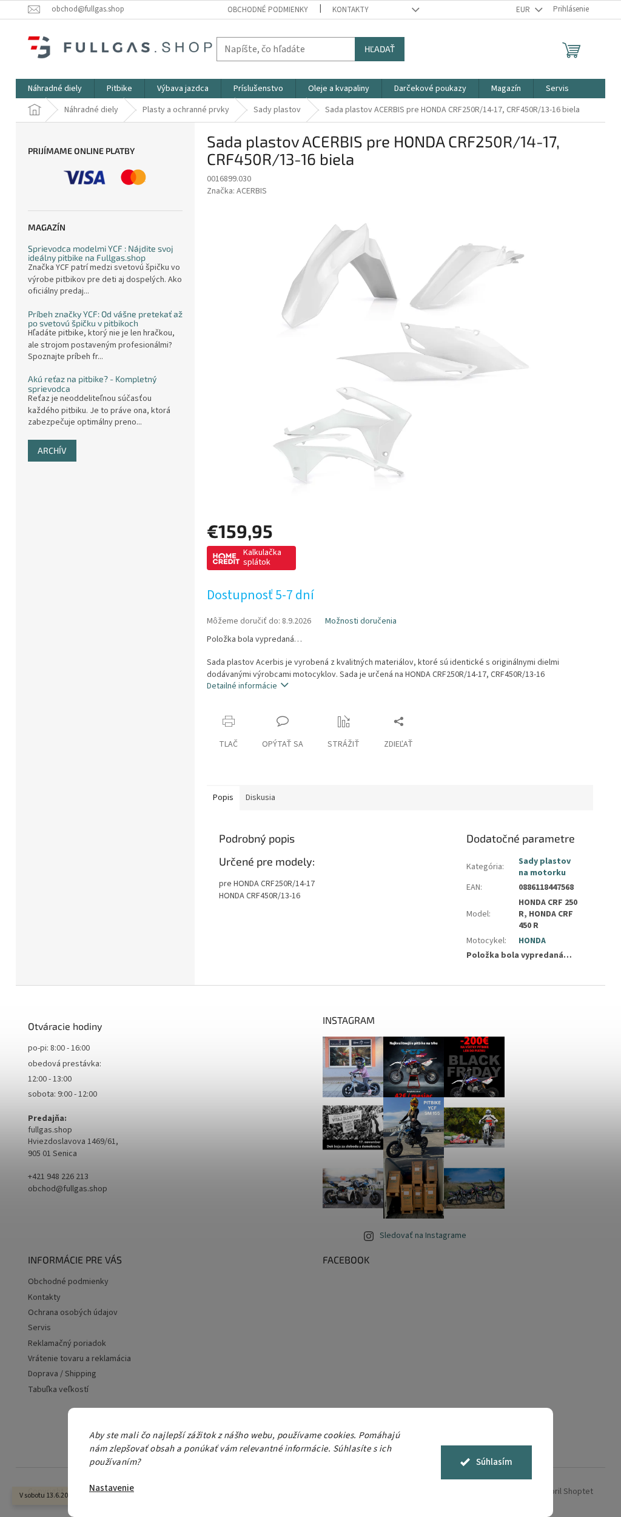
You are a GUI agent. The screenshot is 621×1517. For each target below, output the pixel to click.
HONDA (532, 941)
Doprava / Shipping (62, 1374)
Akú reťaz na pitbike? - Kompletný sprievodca (92, 383)
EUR (524, 9)
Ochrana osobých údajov (73, 1313)
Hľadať (379, 49)
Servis (39, 1328)
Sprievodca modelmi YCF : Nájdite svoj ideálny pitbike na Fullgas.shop (100, 253)
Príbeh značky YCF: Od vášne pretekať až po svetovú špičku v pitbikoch (105, 318)
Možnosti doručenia (361, 621)
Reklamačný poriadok (67, 1343)
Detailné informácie (242, 686)
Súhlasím (494, 1462)
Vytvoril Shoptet (563, 1491)
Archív (52, 450)
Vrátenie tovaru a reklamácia (79, 1359)
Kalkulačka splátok (262, 557)
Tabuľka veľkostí (58, 1390)
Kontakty (350, 9)
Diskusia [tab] (260, 798)
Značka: (237, 191)
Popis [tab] (223, 798)
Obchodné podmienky (267, 9)
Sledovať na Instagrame (423, 1235)
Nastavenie (111, 1488)
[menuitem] (55, 88)
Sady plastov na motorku (545, 867)
